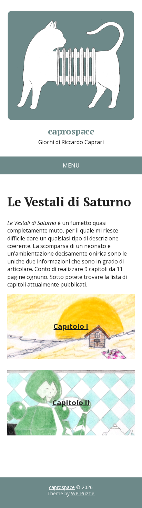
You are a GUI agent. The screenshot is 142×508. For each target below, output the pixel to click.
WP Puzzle (82, 493)
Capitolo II (71, 402)
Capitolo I (70, 326)
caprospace (71, 130)
